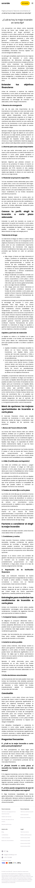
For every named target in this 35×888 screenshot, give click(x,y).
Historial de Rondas (6, 824)
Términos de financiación (27, 811)
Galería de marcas (6, 816)
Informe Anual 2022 (25, 840)
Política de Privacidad (26, 835)
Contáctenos (5, 835)
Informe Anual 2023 (25, 843)
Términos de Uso (25, 832)
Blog (3, 832)
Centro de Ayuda (6, 837)
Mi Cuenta (25, 3)
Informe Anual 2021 (25, 837)
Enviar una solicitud (25, 817)
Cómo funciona (24, 814)
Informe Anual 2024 (25, 846)
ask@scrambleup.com (10, 854)
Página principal (7, 11)
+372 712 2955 (8, 857)
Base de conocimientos (21, 11)
